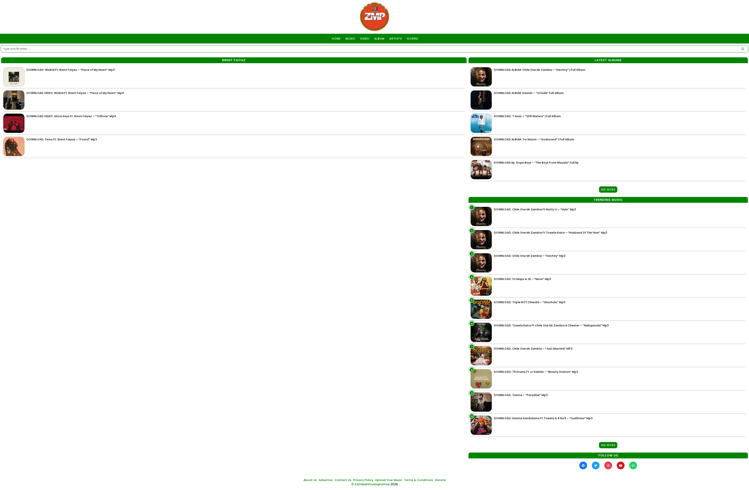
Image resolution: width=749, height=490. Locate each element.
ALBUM (379, 39)
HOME (336, 39)
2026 (394, 484)
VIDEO (364, 39)
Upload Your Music (388, 480)
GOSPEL (412, 39)
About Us (310, 480)
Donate (440, 480)
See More (608, 189)
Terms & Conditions (418, 480)
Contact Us (343, 480)
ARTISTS (395, 39)
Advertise (326, 480)
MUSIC (350, 39)
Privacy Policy (363, 480)
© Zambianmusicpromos (370, 484)
